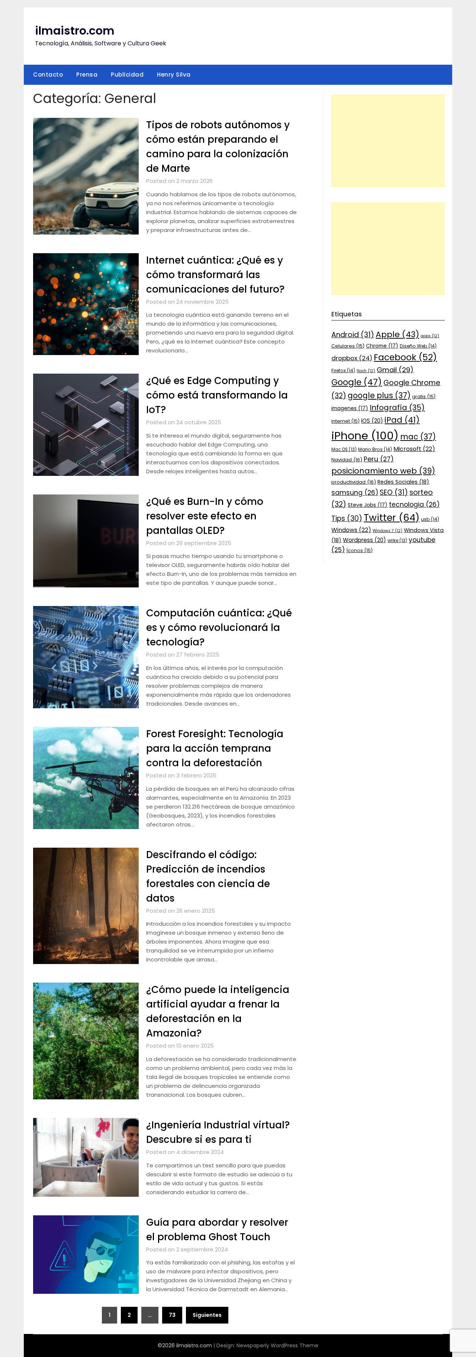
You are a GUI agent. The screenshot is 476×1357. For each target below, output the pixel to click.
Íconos (359, 550)
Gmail (395, 369)
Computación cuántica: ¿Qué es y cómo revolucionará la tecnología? (219, 627)
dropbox (351, 358)
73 (172, 1315)
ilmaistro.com (75, 31)
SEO (394, 492)
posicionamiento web (383, 470)
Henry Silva (174, 74)
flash (366, 371)
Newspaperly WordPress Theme (277, 1345)
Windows (351, 530)
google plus (379, 395)
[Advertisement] (388, 140)
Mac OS (344, 449)
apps (430, 336)
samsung (354, 492)
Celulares (347, 346)
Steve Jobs (367, 505)
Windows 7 (387, 531)
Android (352, 335)
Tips (346, 518)
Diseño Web (418, 346)
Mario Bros (375, 449)
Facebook (405, 357)
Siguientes (207, 1315)
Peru (379, 459)
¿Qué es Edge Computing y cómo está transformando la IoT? (217, 395)
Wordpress (364, 540)
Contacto (48, 74)
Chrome (382, 345)
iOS (372, 421)
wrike (397, 541)
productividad (353, 482)
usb (430, 519)
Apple (397, 334)
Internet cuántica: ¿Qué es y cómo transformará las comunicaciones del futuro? (215, 275)
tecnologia (414, 504)
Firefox (343, 370)
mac (418, 436)
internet (345, 421)
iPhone (365, 435)
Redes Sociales (403, 482)
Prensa (86, 74)
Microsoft (414, 449)
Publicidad (127, 74)
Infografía (397, 407)
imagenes (349, 408)
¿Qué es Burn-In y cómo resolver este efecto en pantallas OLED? (204, 516)
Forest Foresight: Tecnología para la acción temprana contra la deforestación (214, 748)
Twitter (391, 517)
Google (356, 382)
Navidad (346, 459)
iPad (402, 420)
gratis (423, 396)
